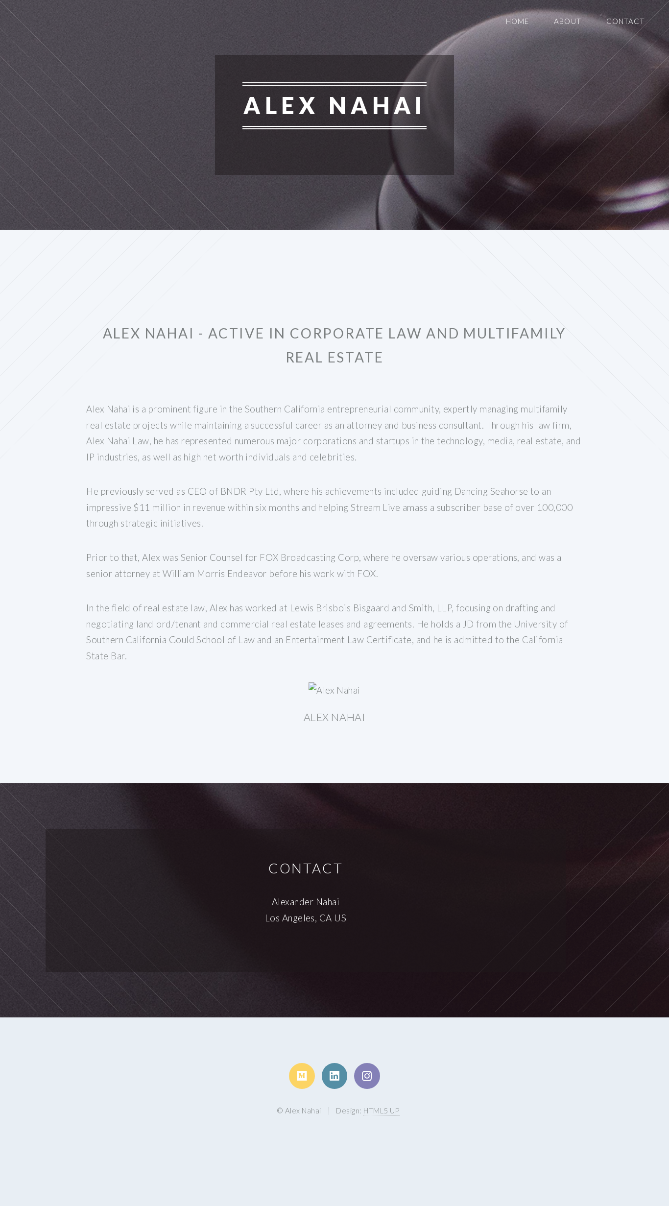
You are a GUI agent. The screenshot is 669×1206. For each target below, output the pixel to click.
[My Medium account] (301, 1075)
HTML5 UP (381, 1110)
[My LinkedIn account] (334, 1075)
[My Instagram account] (367, 1075)
